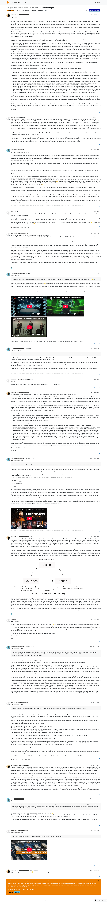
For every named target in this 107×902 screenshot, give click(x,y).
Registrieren (10, 892)
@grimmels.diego (29, 348)
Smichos (13, 117)
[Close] (99, 881)
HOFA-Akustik (42, 899)
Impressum (66, 899)
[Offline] (8, 15)
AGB (70, 899)
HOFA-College (11, 10)
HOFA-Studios (61, 899)
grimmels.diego (14, 233)
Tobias (12, 149)
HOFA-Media (54, 899)
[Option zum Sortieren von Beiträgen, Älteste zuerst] (86, 10)
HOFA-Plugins (36, 899)
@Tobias (18, 211)
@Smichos (27, 273)
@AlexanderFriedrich (20, 117)
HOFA (31, 899)
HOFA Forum (16, 2)
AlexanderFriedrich (15, 14)
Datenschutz (74, 899)
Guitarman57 (13, 619)
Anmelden (17, 892)
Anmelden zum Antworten (94, 10)
